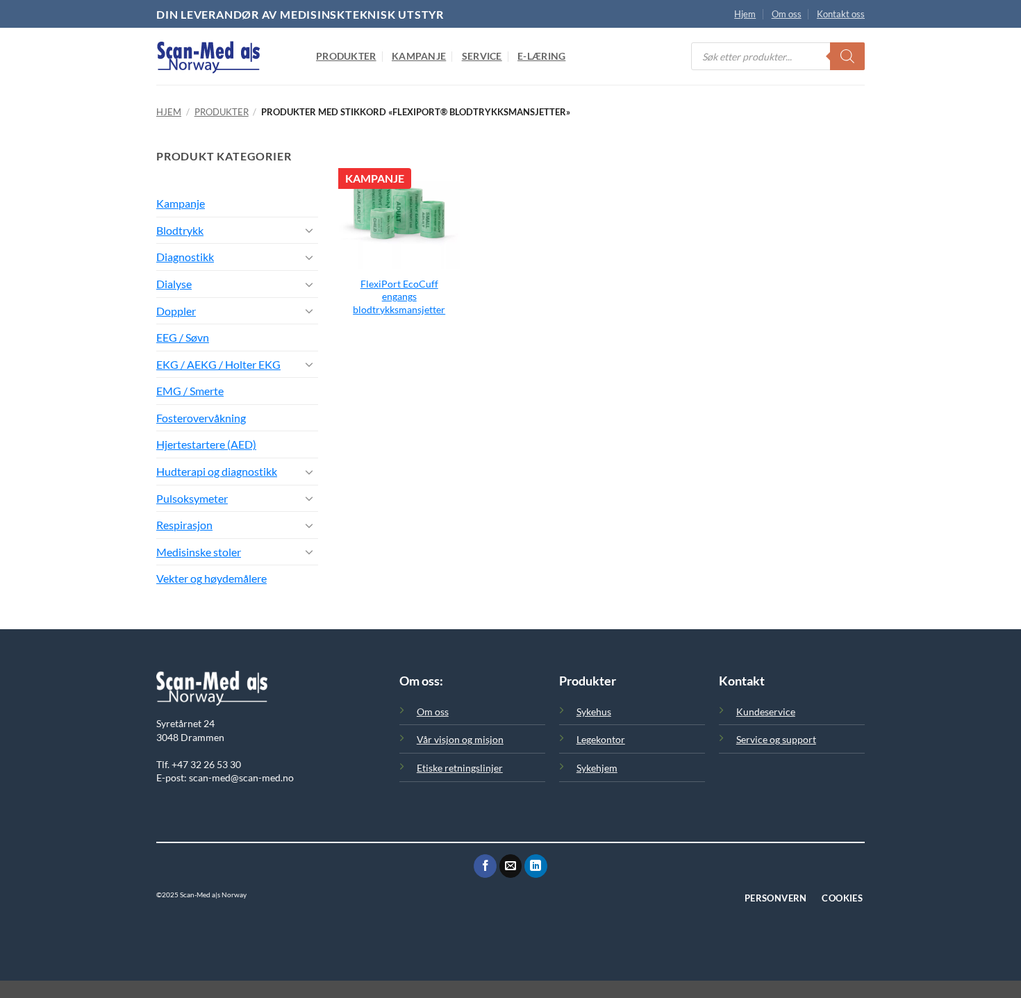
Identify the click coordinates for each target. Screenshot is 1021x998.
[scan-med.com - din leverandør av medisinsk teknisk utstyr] (225, 56)
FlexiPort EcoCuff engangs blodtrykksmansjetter (399, 296)
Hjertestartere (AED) (206, 444)
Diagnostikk (185, 256)
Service (482, 56)
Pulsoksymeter (192, 498)
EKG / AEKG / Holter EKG (218, 364)
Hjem (745, 13)
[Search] (847, 56)
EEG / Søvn (182, 337)
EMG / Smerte (190, 390)
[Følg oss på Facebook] (485, 866)
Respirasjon (184, 524)
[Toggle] (309, 230)
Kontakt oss (841, 13)
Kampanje (419, 56)
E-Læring (541, 56)
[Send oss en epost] (510, 866)
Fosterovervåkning (201, 417)
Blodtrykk (180, 230)
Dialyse (174, 283)
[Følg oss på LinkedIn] (535, 866)
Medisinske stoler (198, 551)
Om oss (787, 13)
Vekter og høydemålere (211, 578)
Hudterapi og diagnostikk (216, 471)
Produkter (346, 56)
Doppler (176, 310)
